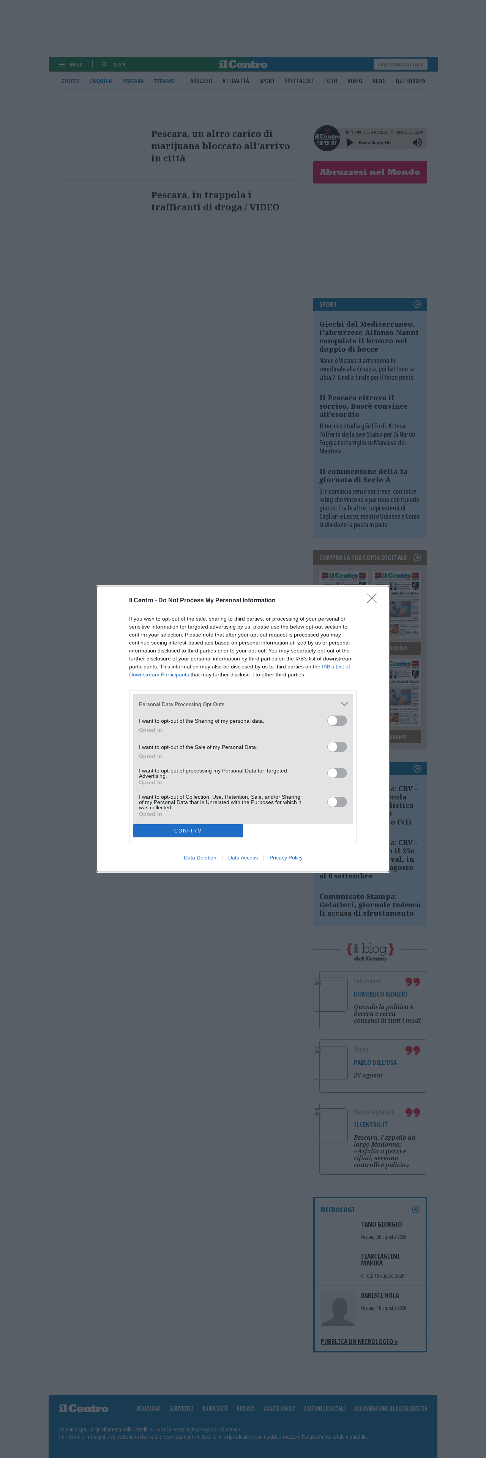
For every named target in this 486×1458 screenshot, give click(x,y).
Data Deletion (200, 858)
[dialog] (243, 729)
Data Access (243, 858)
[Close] (374, 601)
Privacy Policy (286, 858)
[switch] (337, 721)
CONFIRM (188, 831)
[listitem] (243, 704)
